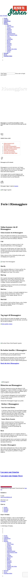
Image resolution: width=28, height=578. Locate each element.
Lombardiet (10, 556)
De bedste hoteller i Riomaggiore (12, 147)
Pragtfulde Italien (8, 573)
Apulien (9, 545)
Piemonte (9, 560)
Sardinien (9, 562)
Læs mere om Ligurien (9, 151)
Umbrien (9, 567)
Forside (5, 507)
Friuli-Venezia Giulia (12, 552)
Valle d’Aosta (10, 544)
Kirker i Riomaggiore (9, 150)
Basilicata (9, 547)
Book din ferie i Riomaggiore (10, 363)
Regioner (6, 508)
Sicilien (8, 563)
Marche (9, 558)
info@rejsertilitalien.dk (6, 497)
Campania (9, 549)
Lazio (8, 553)
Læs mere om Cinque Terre (10, 153)
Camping (6, 537)
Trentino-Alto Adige (12, 566)
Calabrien (9, 548)
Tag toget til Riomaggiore (10, 146)
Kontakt (6, 511)
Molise (8, 559)
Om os (5, 572)
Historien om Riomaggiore (10, 149)
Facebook (3, 501)
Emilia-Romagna (11, 551)
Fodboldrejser (7, 538)
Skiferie (6, 540)
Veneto (8, 569)
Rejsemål (6, 510)
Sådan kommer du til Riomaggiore (9, 144)
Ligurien (14, 83)
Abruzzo (9, 542)
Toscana (9, 565)
